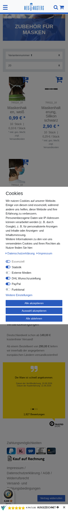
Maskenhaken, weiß (17, 110)
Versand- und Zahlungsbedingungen (23, 485)
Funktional (18, 289)
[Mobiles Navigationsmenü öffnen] (5, 7)
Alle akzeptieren (34, 302)
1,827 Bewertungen (34, 414)
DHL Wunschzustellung (26, 278)
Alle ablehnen (34, 318)
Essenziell (18, 261)
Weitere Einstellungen (19, 295)
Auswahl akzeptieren (34, 310)
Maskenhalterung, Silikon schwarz (51, 114)
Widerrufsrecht (18, 478)
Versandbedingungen (23, 324)
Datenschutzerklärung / (24, 473)
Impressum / (16, 468)
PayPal (16, 283)
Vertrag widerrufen (51, 498)
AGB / (47, 473)
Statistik (17, 267)
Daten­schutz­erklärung (21, 253)
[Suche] (55, 7)
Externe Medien (21, 272)
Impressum (45, 253)
